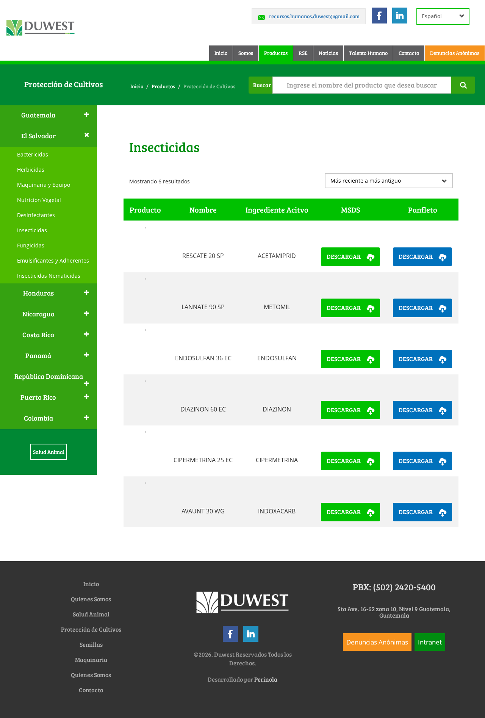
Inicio (223, 52)
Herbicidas (30, 169)
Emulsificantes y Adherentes (53, 260)
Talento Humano (368, 52)
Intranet (430, 642)
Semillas (91, 644)
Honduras (38, 292)
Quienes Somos (91, 599)
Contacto (409, 52)
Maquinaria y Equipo (43, 184)
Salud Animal (48, 451)
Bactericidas (32, 154)
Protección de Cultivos (91, 629)
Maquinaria (91, 659)
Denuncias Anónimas (454, 52)
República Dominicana (48, 376)
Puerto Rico (38, 397)
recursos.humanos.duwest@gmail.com (314, 16)
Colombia (38, 417)
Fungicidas (30, 245)
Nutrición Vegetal (39, 199)
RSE (303, 52)
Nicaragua (38, 313)
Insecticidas (32, 230)
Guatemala (38, 114)
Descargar (344, 256)
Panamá (38, 355)
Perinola (265, 679)
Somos (245, 52)
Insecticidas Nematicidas (48, 275)
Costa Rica (38, 334)
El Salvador (38, 135)
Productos (276, 52)
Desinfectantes (36, 215)
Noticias (328, 52)
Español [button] (432, 16)
